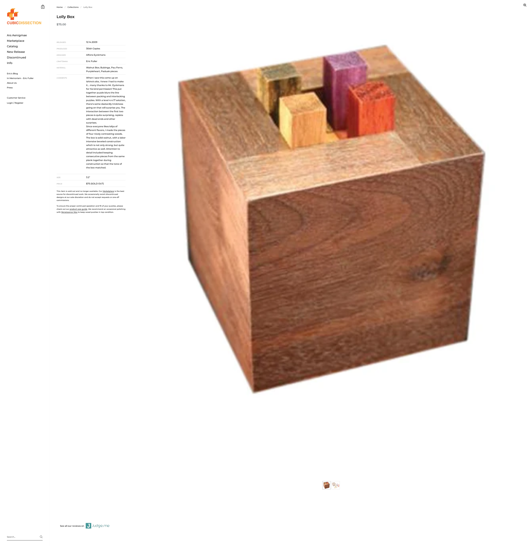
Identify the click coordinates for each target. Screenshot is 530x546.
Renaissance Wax (69, 212)
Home (60, 7)
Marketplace (108, 191)
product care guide (78, 209)
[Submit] (41, 536)
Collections (73, 7)
